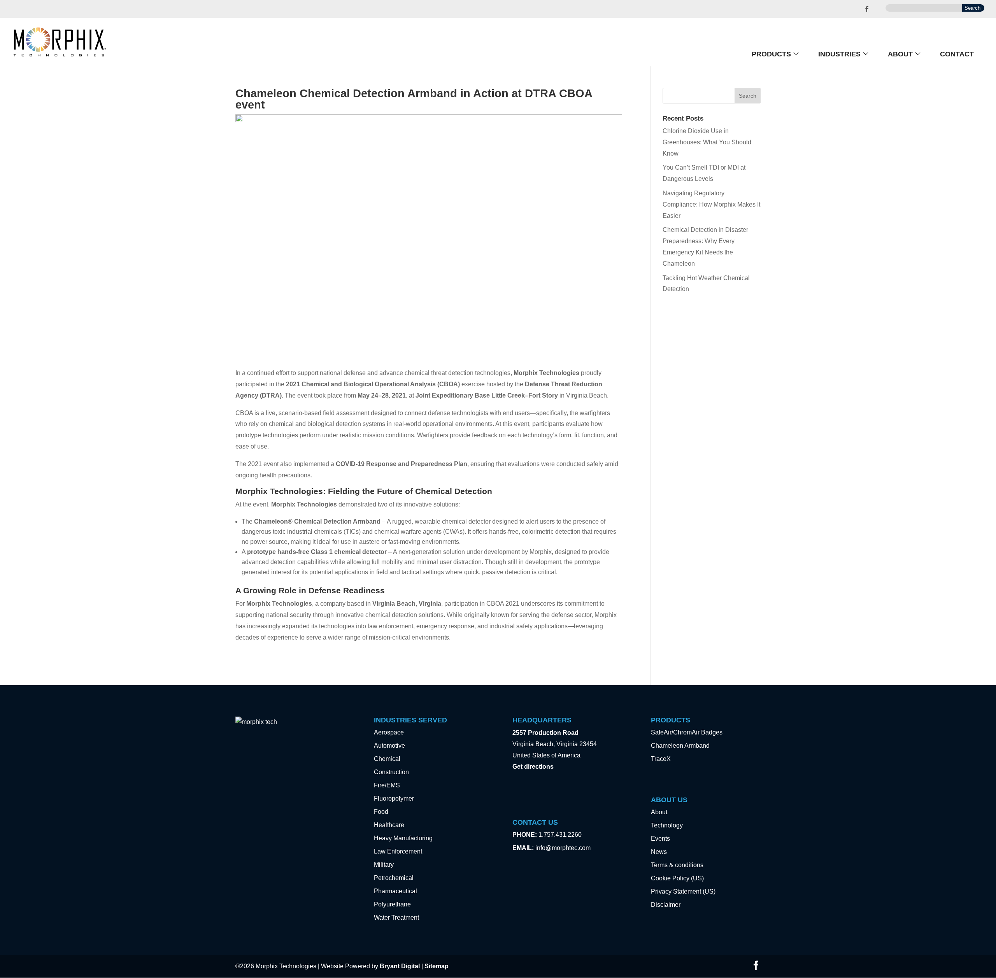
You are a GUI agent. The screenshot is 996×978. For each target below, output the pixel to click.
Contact (957, 54)
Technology (667, 825)
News (659, 851)
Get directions (533, 766)
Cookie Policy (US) (677, 878)
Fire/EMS (387, 785)
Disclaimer (665, 904)
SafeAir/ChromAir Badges (686, 732)
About (900, 54)
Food (381, 811)
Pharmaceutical (395, 891)
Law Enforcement (398, 851)
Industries (839, 54)
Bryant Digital (400, 966)
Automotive (389, 745)
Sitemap (436, 966)
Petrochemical (394, 878)
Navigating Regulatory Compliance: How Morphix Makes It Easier (711, 204)
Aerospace (389, 732)
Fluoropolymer (394, 798)
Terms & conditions (677, 865)
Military (384, 864)
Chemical (387, 758)
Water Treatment (396, 917)
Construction (391, 772)
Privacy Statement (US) (683, 891)
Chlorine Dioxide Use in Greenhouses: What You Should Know (707, 142)
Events (660, 838)
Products (771, 54)
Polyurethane (392, 904)
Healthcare (389, 825)
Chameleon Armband (680, 745)
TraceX (661, 758)
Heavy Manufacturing (403, 838)
